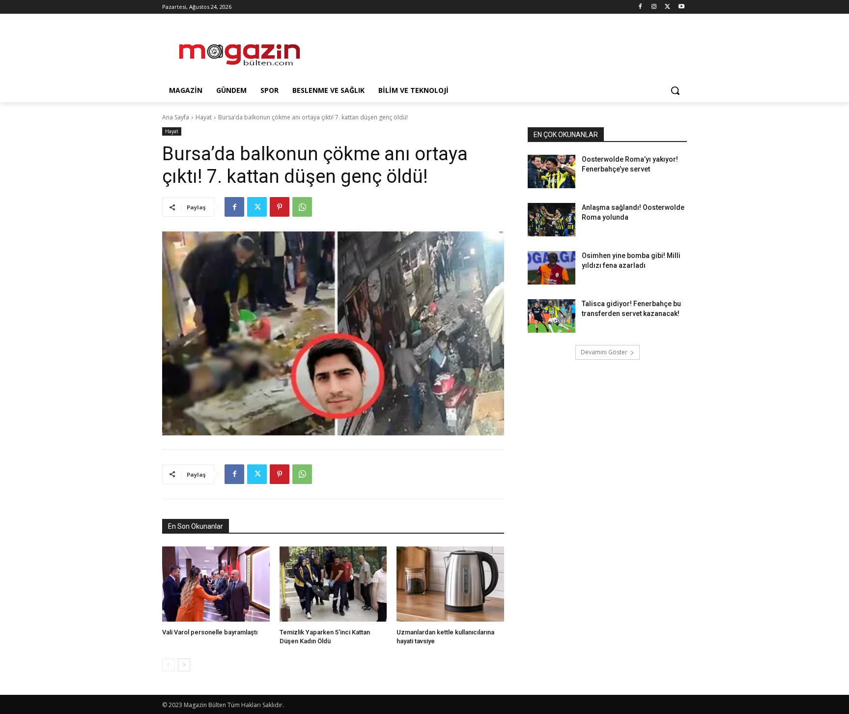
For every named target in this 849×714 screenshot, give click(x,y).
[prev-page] (168, 664)
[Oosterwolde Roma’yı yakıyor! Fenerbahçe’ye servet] (551, 171)
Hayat (204, 117)
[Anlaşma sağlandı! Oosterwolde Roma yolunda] (551, 219)
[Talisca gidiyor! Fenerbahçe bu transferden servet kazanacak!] (551, 316)
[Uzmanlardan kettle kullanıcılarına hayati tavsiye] (450, 584)
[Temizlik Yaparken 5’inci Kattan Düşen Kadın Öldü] (333, 584)
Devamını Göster (604, 352)
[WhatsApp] (302, 207)
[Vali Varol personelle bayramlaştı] (216, 584)
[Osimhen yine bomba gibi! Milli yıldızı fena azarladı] (551, 268)
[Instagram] (654, 7)
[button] (675, 90)
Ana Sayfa (175, 117)
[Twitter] (667, 7)
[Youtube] (681, 7)
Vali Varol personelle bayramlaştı (209, 632)
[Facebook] (640, 7)
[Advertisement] (498, 50)
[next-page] (184, 664)
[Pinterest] (279, 207)
